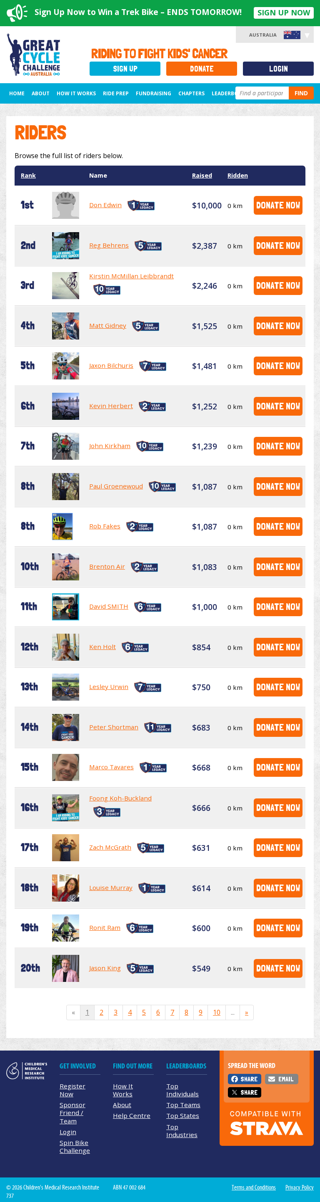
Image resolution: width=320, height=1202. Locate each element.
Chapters (191, 93)
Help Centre (131, 1115)
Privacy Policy (299, 1187)
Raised (202, 175)
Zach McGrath (110, 847)
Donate (202, 69)
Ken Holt (102, 646)
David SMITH (108, 606)
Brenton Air (107, 566)
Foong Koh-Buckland (120, 798)
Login (278, 69)
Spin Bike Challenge (75, 1146)
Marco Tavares (111, 767)
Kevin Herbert (111, 405)
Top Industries (182, 1131)
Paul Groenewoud (116, 486)
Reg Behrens (109, 245)
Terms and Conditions (254, 1187)
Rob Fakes (104, 526)
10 (216, 1012)
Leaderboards (232, 93)
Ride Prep (116, 93)
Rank (28, 175)
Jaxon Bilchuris (111, 365)
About (41, 93)
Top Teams (183, 1104)
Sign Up (125, 69)
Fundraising (153, 93)
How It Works (123, 1090)
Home (17, 93)
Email (285, 1079)
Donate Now (278, 205)
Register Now (72, 1090)
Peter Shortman (113, 727)
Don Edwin (105, 205)
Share (249, 1079)
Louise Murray (110, 887)
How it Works (76, 93)
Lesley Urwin (108, 686)
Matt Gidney (107, 325)
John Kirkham (109, 445)
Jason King (105, 968)
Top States (182, 1115)
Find (301, 93)
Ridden (238, 175)
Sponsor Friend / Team (72, 1112)
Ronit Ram (104, 927)
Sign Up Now (284, 12)
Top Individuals (182, 1090)
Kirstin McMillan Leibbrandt (131, 276)
